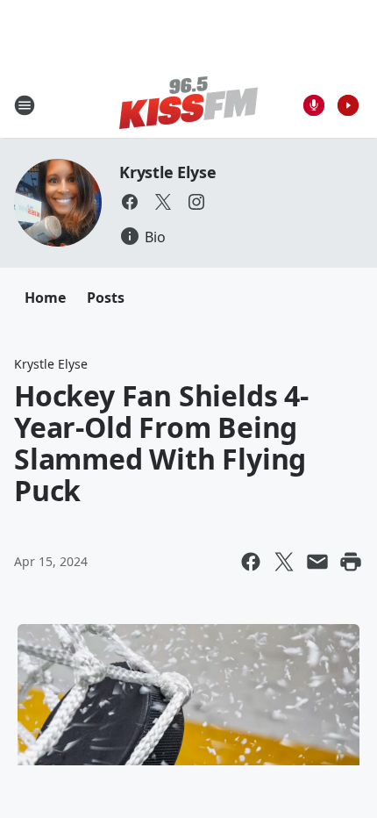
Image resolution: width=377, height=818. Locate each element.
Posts (105, 297)
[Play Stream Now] (348, 105)
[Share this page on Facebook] (250, 561)
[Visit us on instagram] (196, 201)
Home (45, 297)
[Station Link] (188, 104)
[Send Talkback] (313, 105)
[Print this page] (350, 561)
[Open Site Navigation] (24, 105)
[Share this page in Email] (317, 561)
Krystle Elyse (167, 172)
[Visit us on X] (163, 201)
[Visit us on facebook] (129, 201)
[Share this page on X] (284, 561)
